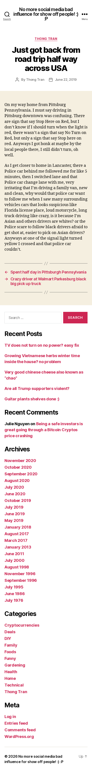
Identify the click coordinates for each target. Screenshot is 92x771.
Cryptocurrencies (21, 625)
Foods (10, 651)
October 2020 (18, 467)
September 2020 (21, 474)
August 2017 (16, 533)
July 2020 (14, 487)
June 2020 (14, 494)
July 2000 (14, 560)
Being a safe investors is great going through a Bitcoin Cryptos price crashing (43, 429)
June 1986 (14, 593)
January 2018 (17, 527)
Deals (9, 631)
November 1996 (20, 573)
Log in (10, 716)
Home (10, 678)
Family (10, 645)
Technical (14, 685)
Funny (10, 658)
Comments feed (20, 730)
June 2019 (14, 513)
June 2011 (14, 553)
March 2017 (15, 540)
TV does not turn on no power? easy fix (41, 345)
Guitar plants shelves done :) (31, 399)
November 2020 (20, 460)
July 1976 (13, 600)
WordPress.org (19, 736)
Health (10, 671)
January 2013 (17, 547)
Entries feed (16, 723)
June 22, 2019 (66, 79)
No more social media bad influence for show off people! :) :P (45, 14)
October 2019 (17, 500)
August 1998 (16, 567)
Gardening (14, 665)
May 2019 (13, 520)
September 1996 (20, 580)
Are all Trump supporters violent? (36, 388)
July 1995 (13, 587)
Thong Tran (46, 39)
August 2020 (17, 480)
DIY (7, 638)
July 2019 (13, 507)
